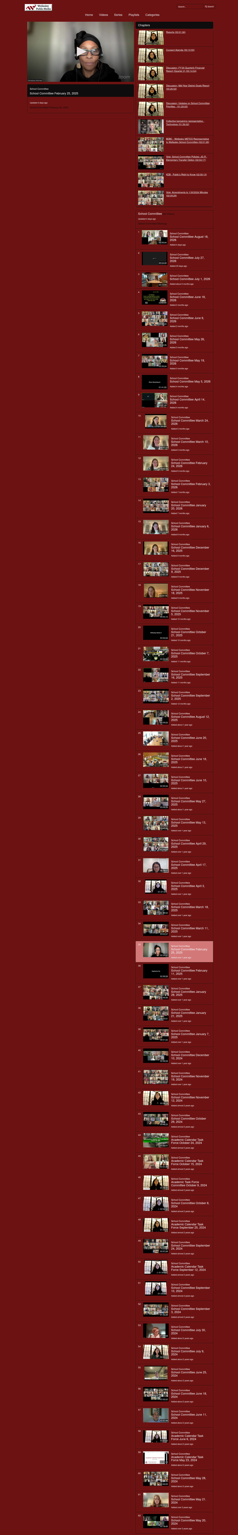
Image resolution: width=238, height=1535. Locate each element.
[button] (80, 51)
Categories (152, 14)
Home (89, 14)
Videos (103, 14)
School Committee (179, 233)
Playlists (134, 14)
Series (118, 14)
